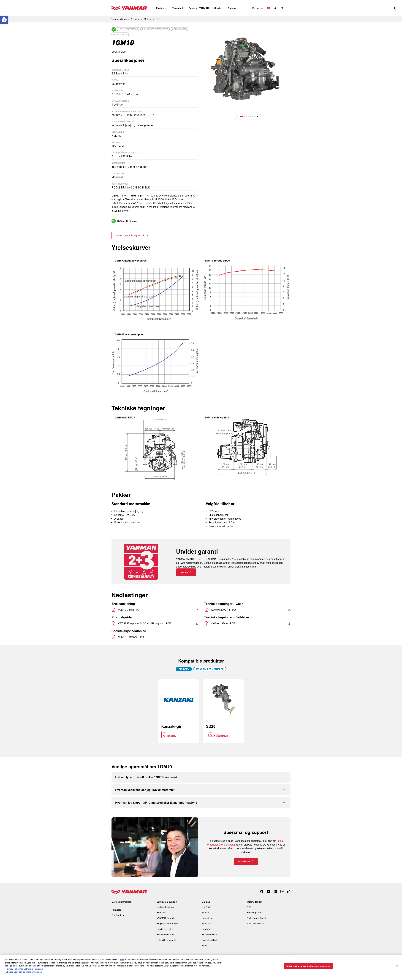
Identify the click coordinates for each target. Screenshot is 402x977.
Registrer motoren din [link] (167, 923)
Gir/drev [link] (184, 669)
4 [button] (248, 116)
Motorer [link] (148, 19)
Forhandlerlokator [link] (165, 907)
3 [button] (246, 116)
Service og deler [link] (165, 929)
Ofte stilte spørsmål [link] (166, 940)
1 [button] (241, 116)
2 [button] (244, 116)
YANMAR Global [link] (210, 934)
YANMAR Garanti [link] (165, 918)
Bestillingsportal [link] (255, 912)
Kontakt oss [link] (257, 8)
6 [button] (252, 116)
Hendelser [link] (207, 918)
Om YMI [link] (206, 907)
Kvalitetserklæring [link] (210, 940)
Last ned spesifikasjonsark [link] (130, 235)
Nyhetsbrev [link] (207, 923)
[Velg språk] (190, 609)
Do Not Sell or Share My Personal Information (308, 966)
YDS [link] (249, 907)
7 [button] (254, 116)
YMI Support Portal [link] (256, 918)
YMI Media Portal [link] (255, 923)
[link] (4, 20)
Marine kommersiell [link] (121, 901)
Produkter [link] (135, 19)
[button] (161, 8)
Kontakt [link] (205, 945)
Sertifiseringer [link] (118, 915)
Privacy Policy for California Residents (24, 968)
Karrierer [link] (206, 929)
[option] (247, 68)
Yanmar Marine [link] (119, 19)
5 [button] (250, 116)
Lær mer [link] (184, 572)
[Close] (397, 965)
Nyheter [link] (206, 912)
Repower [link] (161, 912)
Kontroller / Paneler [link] (210, 669)
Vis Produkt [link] (178, 711)
